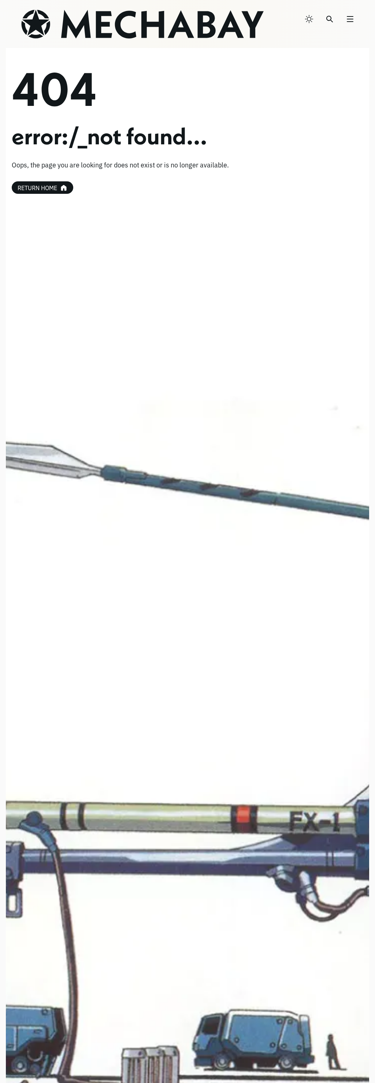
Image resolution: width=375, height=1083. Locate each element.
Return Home (37, 188)
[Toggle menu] (350, 19)
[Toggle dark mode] (309, 19)
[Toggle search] (329, 19)
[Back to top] (354, 1059)
